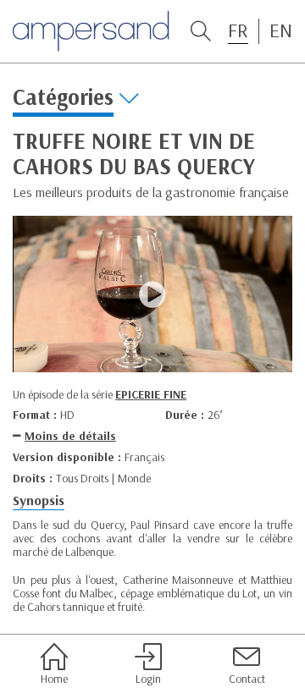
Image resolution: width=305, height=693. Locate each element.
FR (238, 30)
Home (54, 678)
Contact (247, 678)
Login (148, 678)
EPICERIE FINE (150, 394)
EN (280, 30)
